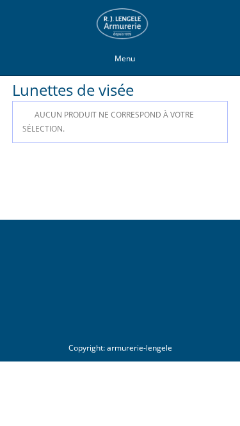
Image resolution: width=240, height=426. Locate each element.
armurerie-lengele (139, 347)
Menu (125, 58)
